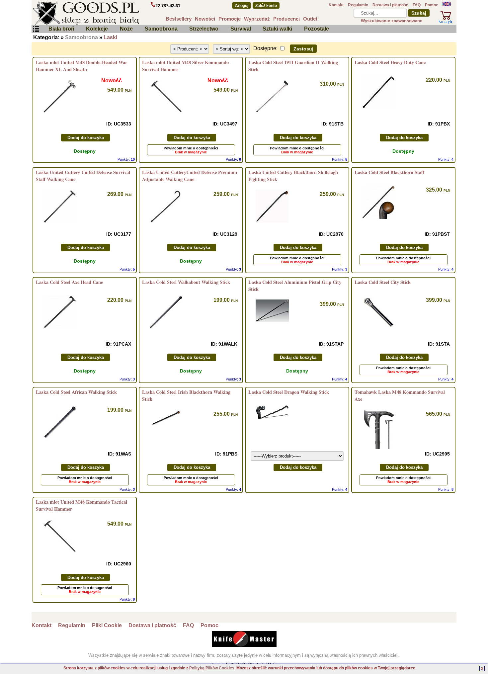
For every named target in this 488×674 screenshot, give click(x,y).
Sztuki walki (277, 29)
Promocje (229, 19)
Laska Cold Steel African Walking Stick (76, 391)
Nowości (205, 19)
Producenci (286, 19)
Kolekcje (97, 29)
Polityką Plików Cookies (211, 668)
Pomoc (431, 5)
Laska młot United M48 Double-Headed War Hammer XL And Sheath (81, 66)
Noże (126, 29)
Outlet (310, 19)
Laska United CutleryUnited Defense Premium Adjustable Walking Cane (189, 176)
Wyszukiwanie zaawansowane (391, 20)
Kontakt (336, 5)
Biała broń (61, 29)
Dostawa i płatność (390, 5)
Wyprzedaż (257, 19)
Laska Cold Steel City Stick (383, 282)
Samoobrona (161, 29)
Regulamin (358, 5)
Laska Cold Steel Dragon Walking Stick (288, 391)
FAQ (417, 5)
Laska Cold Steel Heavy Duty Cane (390, 62)
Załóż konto (266, 6)
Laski (110, 37)
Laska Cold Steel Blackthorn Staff (389, 172)
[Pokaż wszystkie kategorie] (36, 31)
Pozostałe (316, 29)
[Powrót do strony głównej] (106, 13)
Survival (240, 29)
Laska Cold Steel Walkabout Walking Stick (186, 282)
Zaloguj (241, 6)
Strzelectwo (203, 29)
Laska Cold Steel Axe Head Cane (69, 282)
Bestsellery (179, 19)
